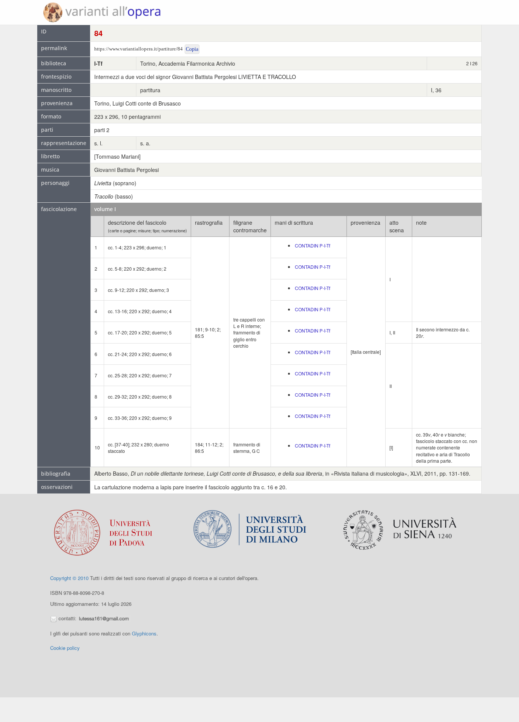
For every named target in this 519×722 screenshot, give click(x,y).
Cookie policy (65, 647)
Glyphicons (144, 633)
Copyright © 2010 (69, 578)
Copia (192, 49)
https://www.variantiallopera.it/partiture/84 (138, 49)
